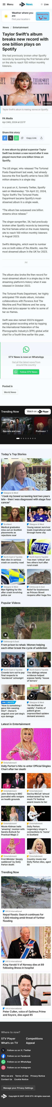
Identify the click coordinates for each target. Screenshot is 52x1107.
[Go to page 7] (32, 438)
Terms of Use (21, 1076)
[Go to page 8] (35, 438)
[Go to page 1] (17, 438)
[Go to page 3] (23, 438)
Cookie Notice (21, 1079)
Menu (10, 4)
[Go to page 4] (25, 438)
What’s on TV (9, 1042)
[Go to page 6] (30, 438)
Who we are (7, 1076)
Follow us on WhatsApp (19, 1062)
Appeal (30, 1042)
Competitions (34, 1038)
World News (10, 392)
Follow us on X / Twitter (19, 1050)
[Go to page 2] (21, 438)
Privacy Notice (37, 1076)
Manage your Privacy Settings (18, 1088)
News (6, 27)
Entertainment (20, 27)
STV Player (8, 1038)
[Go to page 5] (28, 438)
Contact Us (6, 1079)
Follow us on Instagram (19, 1067)
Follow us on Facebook (18, 1056)
